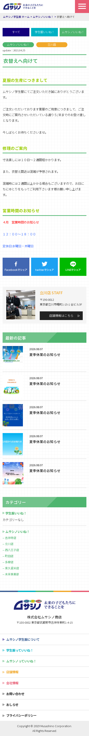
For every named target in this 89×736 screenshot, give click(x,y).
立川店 (9, 544)
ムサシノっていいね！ (21, 661)
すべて (16, 32)
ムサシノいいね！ (73, 32)
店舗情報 (12, 672)
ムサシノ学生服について (23, 639)
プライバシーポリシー (21, 715)
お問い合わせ (15, 693)
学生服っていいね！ (19, 650)
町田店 (9, 556)
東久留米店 (12, 568)
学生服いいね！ (44, 32)
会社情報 (12, 683)
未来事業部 (12, 574)
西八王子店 (12, 550)
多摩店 (9, 562)
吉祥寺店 (10, 538)
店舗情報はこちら (61, 315)
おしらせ (12, 704)
